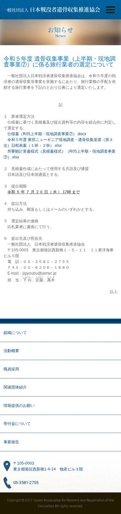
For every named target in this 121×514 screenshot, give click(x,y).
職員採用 (11, 369)
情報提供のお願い (19, 405)
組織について (15, 332)
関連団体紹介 (15, 387)
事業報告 (11, 442)
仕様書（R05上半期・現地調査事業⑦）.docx (46, 134)
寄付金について (17, 423)
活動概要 (11, 350)
